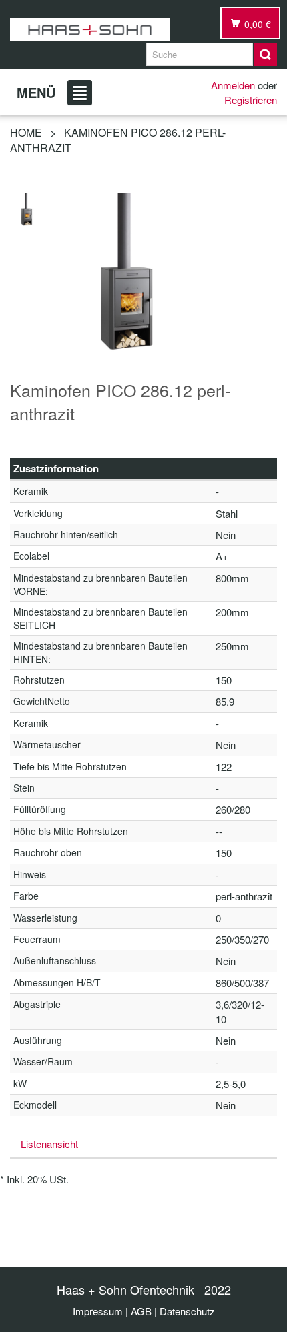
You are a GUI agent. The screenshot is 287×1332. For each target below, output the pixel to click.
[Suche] (265, 54)
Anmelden (233, 85)
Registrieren (250, 100)
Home (26, 132)
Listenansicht (49, 1144)
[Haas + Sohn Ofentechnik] (90, 29)
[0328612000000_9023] (26, 208)
